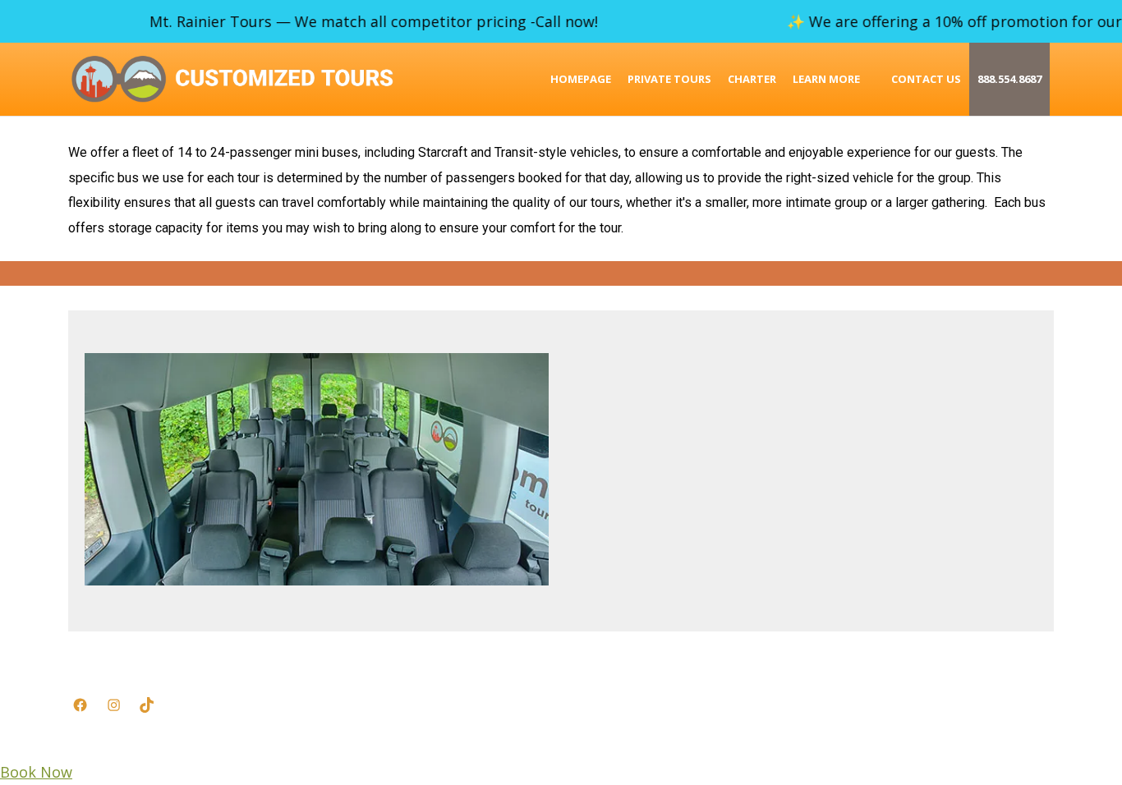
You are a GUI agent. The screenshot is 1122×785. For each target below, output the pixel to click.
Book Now (36, 772)
